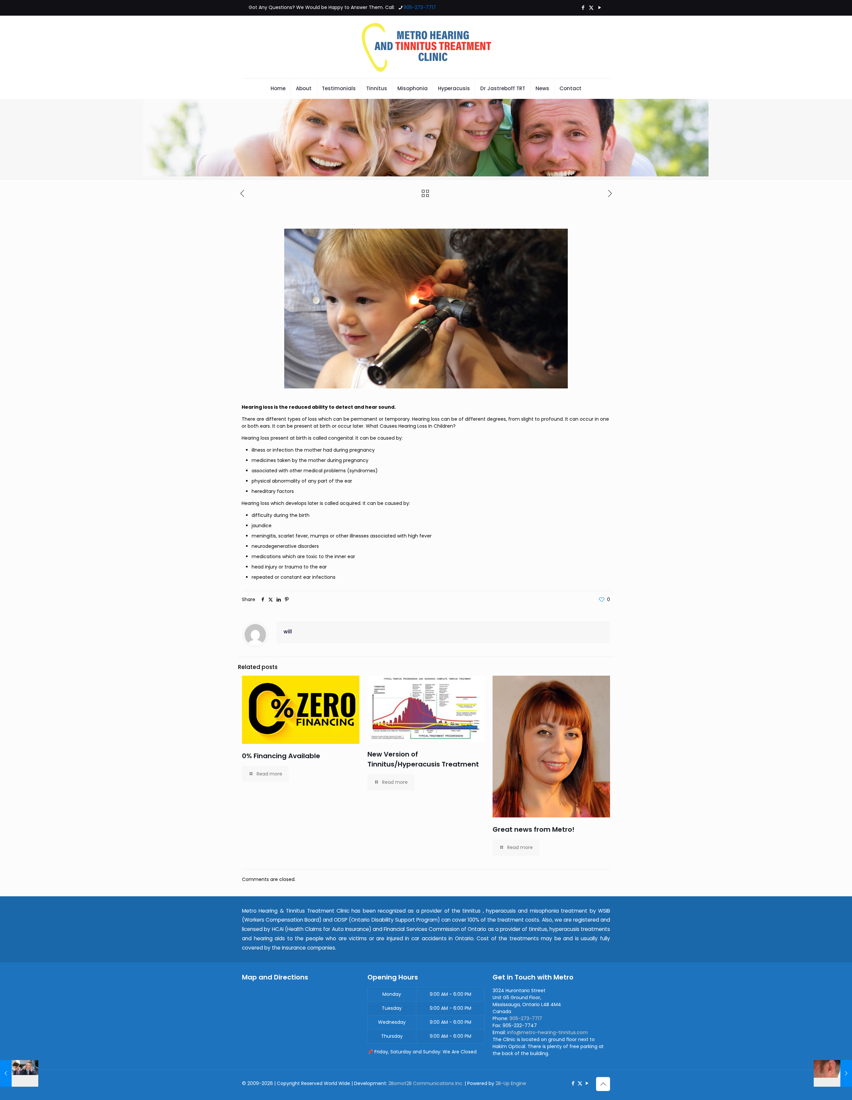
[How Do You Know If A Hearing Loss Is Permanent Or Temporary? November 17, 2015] (833, 1073)
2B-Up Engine (511, 1083)
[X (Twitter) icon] (591, 7)
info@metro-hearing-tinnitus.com (547, 1032)
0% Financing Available (281, 756)
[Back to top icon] (603, 1084)
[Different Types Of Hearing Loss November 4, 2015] (19, 1073)
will (288, 631)
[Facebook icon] (582, 7)
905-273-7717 (419, 7)
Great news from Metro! (533, 829)
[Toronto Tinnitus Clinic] (426, 47)
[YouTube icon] (599, 7)
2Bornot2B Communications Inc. (425, 1083)
